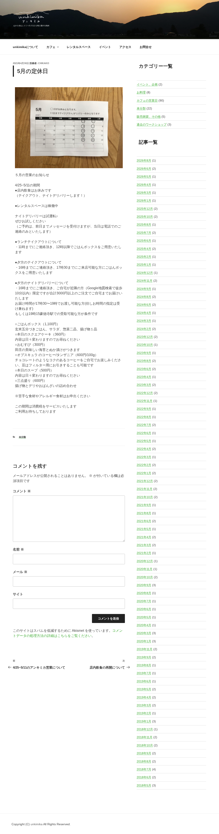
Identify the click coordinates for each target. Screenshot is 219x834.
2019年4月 (144, 697)
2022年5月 (144, 441)
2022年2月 (144, 465)
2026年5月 (144, 176)
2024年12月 (145, 272)
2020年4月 (144, 625)
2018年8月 (144, 761)
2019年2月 (144, 713)
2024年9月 (144, 288)
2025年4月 (144, 248)
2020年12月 (145, 561)
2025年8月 (144, 224)
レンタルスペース (79, 47)
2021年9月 (144, 505)
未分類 (22, 437)
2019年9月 (144, 657)
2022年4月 (144, 449)
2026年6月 (144, 168)
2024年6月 (144, 304)
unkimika (37, 824)
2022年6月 (144, 433)
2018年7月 (144, 769)
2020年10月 (145, 577)
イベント (105, 47)
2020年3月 (144, 633)
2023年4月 (144, 377)
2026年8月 (144, 160)
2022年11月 (144, 401)
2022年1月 (144, 473)
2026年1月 (144, 200)
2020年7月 (144, 601)
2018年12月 (145, 729)
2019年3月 (144, 705)
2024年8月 (144, 296)
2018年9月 (144, 753)
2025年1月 (144, 264)
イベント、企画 (147, 84)
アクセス (125, 47)
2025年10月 (145, 216)
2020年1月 (144, 641)
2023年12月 (145, 336)
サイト (18, 594)
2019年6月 (144, 681)
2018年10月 (145, 745)
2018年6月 (144, 777)
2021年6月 (144, 521)
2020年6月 (144, 609)
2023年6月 (144, 369)
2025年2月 (144, 256)
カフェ (50, 47)
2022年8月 (144, 417)
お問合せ (146, 47)
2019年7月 (144, 673)
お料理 (141, 92)
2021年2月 (144, 553)
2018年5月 (144, 785)
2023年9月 (144, 353)
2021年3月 (144, 545)
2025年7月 (144, 232)
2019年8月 (144, 665)
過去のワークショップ (152, 124)
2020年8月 (144, 593)
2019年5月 (144, 689)
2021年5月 (144, 529)
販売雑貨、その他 (149, 116)
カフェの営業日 (147, 100)
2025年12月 (145, 208)
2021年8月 (144, 513)
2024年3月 (144, 320)
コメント (22, 491)
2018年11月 (144, 737)
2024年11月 (144, 280)
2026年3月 (144, 192)
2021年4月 (144, 537)
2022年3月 (144, 457)
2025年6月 (144, 240)
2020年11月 (144, 569)
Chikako (43, 63)
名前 (18, 549)
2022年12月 (145, 393)
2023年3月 (144, 384)
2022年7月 (144, 425)
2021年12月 (145, 481)
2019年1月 (144, 721)
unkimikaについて (25, 47)
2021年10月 (145, 497)
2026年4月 (144, 184)
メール (20, 572)
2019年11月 (144, 649)
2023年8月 (144, 360)
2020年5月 (144, 617)
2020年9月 (144, 585)
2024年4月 (144, 312)
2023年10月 (145, 344)
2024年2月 (144, 329)
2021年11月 (144, 489)
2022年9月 (144, 408)
